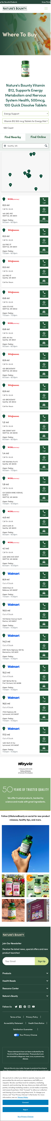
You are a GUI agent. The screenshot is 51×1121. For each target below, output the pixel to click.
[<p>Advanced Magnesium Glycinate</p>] (25, 848)
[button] (5, 145)
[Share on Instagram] (29, 1006)
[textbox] (25, 145)
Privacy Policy (23, 1097)
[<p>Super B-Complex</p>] (37, 885)
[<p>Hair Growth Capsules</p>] (13, 885)
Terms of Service (25, 771)
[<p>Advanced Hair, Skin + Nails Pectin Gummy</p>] (37, 910)
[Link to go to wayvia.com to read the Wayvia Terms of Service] (25, 763)
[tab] (13, 137)
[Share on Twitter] (16, 1007)
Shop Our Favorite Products (14, 2)
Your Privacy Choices (26, 1116)
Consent (25, 1102)
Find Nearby (13, 137)
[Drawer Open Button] (46, 8)
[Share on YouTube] (33, 1006)
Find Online (38, 137)
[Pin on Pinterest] (25, 1006)
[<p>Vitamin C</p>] (13, 910)
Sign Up (41, 961)
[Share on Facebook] (20, 1006)
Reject (25, 1109)
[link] (44, 210)
